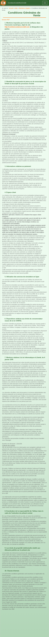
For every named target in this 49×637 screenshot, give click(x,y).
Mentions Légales (24, 8)
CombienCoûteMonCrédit (17, 3)
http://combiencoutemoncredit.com (17, 27)
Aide (16, 8)
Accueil (11, 8)
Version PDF (6, 20)
